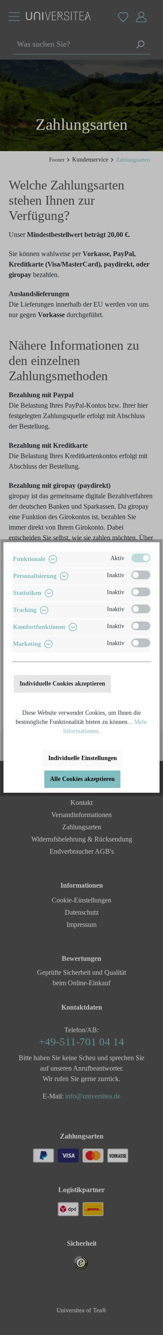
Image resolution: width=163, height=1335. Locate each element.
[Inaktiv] (140, 575)
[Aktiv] (140, 558)
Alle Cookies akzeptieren (82, 779)
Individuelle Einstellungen (82, 758)
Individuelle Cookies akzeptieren (62, 683)
